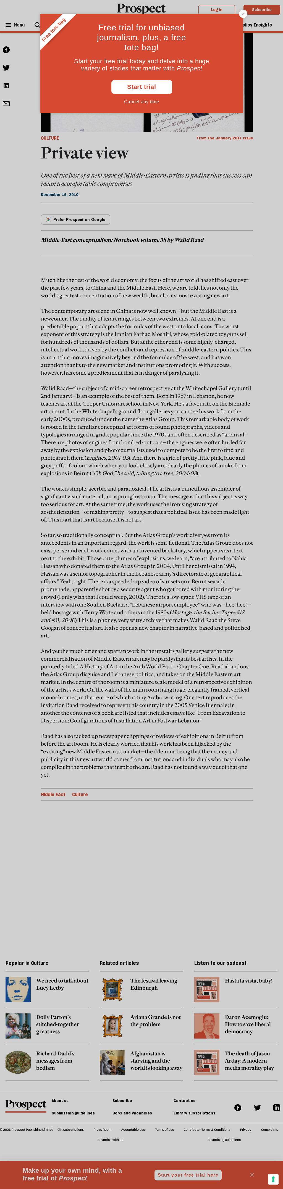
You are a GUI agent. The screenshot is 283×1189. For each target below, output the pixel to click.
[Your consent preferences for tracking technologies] (273, 1179)
